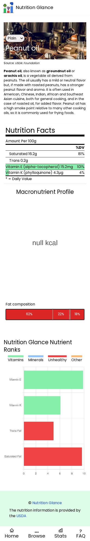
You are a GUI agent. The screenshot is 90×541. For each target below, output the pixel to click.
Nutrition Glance (47, 502)
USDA (21, 515)
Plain (12, 38)
